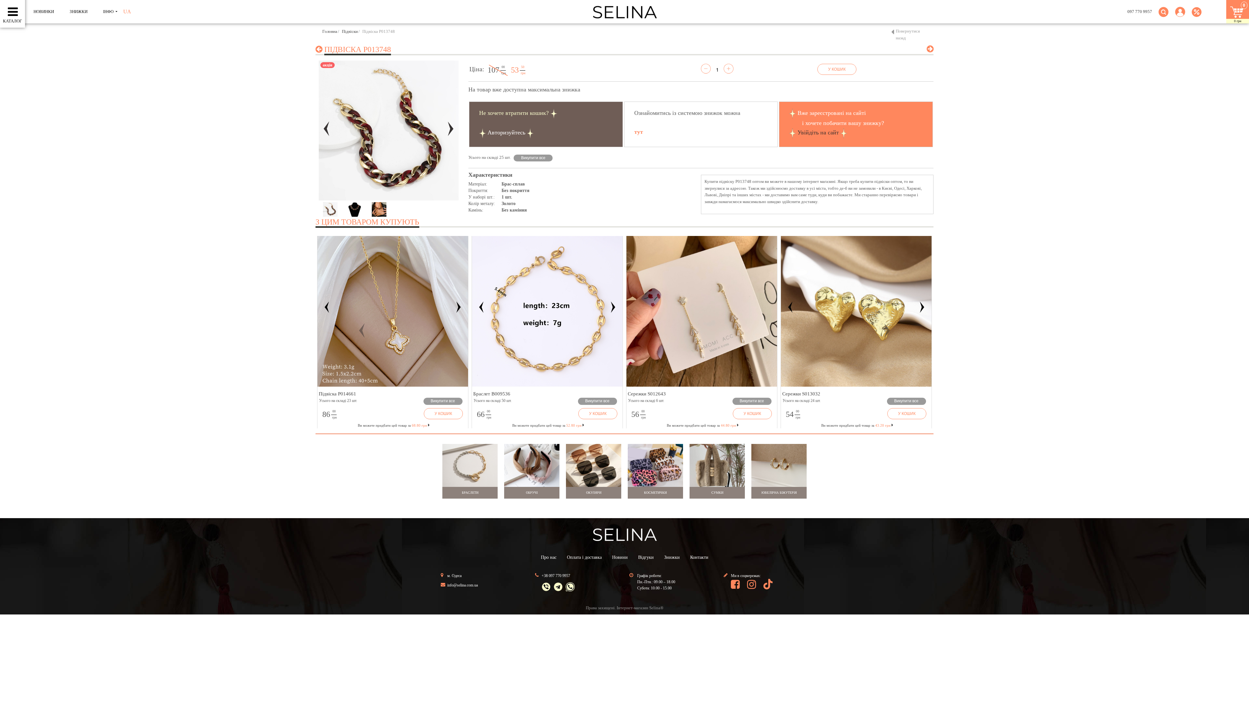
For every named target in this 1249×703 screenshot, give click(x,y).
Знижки (672, 557)
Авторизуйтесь (506, 132)
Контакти (699, 557)
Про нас (549, 557)
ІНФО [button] (108, 11)
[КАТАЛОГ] (12, 12)
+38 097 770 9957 (556, 575)
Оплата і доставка (584, 557)
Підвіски (350, 31)
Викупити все (533, 158)
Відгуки (646, 557)
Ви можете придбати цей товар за (547, 425)
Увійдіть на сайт (818, 132)
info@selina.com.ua (462, 585)
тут (638, 132)
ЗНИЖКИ (78, 11)
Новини (620, 557)
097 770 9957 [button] (1139, 11)
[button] (1180, 15)
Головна (329, 31)
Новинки (44, 11)
